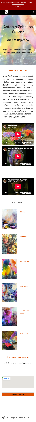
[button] (2, 12)
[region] (18, 5)
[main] (18, 33)
